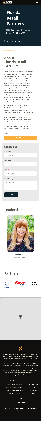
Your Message (8, 179)
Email (6, 169)
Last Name (7, 160)
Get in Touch (20, 402)
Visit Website (21, 138)
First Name (7, 151)
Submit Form (11, 194)
